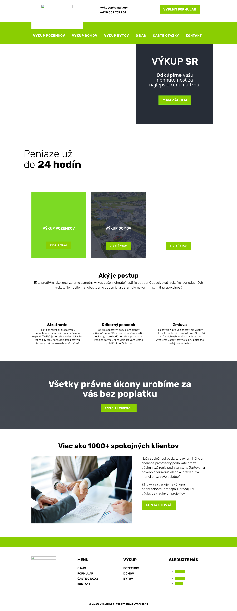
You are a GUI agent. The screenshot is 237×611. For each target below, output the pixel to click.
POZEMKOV (131, 568)
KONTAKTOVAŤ (159, 505)
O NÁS (141, 35)
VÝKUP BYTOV (116, 35)
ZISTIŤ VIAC (58, 245)
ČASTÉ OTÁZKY (166, 35)
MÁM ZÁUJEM (175, 100)
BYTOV (128, 578)
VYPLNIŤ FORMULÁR (179, 9)
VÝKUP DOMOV (84, 35)
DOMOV (128, 573)
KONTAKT (194, 35)
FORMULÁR (85, 573)
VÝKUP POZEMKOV (49, 35)
